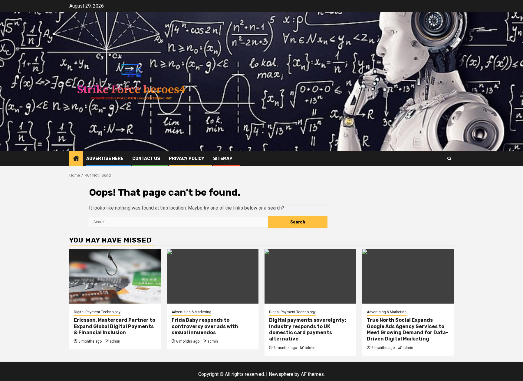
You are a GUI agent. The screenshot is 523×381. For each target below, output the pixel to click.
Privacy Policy (186, 158)
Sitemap (222, 158)
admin (115, 341)
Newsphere (281, 374)
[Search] (449, 158)
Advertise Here (104, 158)
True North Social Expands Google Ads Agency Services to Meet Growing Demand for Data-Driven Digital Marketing (407, 329)
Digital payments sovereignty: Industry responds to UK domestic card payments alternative (307, 329)
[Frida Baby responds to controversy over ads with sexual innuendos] (213, 276)
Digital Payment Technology (97, 312)
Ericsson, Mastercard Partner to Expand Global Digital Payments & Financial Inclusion (114, 326)
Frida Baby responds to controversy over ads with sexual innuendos (205, 326)
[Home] (76, 159)
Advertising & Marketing (191, 312)
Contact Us (146, 158)
